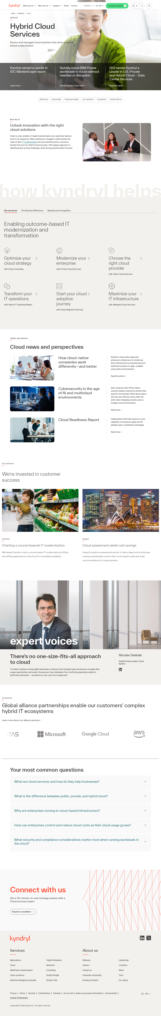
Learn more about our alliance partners (21, 720)
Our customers (88, 99)
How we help (56, 99)
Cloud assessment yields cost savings (109, 545)
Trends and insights (72, 99)
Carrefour (6, 539)
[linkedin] (142, 938)
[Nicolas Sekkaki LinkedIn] (120, 669)
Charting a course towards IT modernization (33, 545)
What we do (44, 99)
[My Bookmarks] (142, 5)
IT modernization (29, 142)
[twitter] (148, 938)
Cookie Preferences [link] (19, 998)
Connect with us (115, 99)
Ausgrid (86, 539)
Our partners (101, 99)
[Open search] (149, 6)
